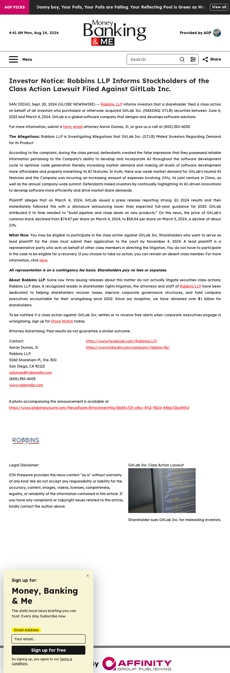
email (78, 126)
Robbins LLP (111, 104)
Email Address (26, 630)
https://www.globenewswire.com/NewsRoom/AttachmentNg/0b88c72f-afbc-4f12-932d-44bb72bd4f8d (99, 407)
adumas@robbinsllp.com (30, 372)
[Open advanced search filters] (193, 59)
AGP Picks (14, 7)
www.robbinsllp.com (26, 385)
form (67, 126)
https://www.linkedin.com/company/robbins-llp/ (128, 347)
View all (219, 7)
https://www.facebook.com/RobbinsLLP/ (121, 341)
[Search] (182, 59)
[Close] (88, 575)
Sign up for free (48, 650)
